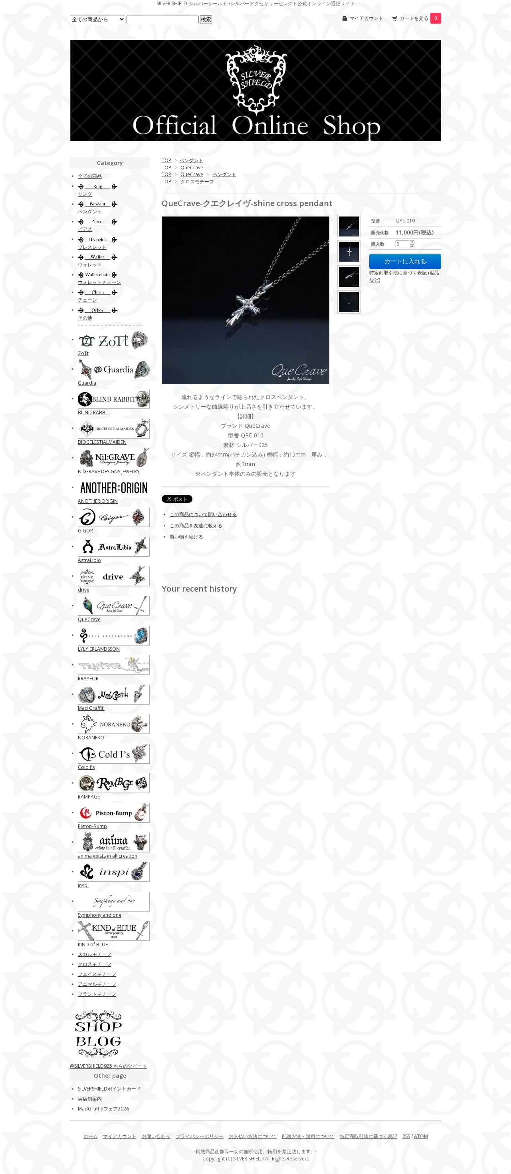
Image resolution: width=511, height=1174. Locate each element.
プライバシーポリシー (200, 1136)
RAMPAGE (89, 796)
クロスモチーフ (197, 181)
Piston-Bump (92, 826)
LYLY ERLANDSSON (99, 649)
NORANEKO (91, 737)
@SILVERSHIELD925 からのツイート (108, 1066)
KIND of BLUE (93, 944)
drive (83, 589)
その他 (85, 317)
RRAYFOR (88, 678)
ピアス (85, 229)
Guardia (87, 382)
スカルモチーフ (94, 954)
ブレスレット (92, 247)
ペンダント (191, 160)
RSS (406, 1136)
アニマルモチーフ (97, 984)
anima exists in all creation (107, 855)
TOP (166, 160)
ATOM (421, 1136)
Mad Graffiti (91, 708)
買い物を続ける (186, 536)
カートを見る (418, 18)
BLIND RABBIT (93, 412)
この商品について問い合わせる (203, 514)
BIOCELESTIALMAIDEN (102, 442)
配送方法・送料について (308, 1136)
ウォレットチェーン (99, 282)
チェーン (87, 299)
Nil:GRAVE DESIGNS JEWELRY (109, 471)
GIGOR (85, 530)
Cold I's (86, 767)
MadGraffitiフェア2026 (103, 1108)
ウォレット (90, 264)
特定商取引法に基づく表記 (368, 1136)
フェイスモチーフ (97, 974)
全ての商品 (90, 176)
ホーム (90, 1136)
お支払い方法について (253, 1136)
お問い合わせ (156, 1136)
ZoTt (83, 353)
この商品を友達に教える (196, 525)
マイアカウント (366, 18)
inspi (83, 885)
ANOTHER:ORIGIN (98, 501)
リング (85, 194)
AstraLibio (89, 560)
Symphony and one (99, 915)
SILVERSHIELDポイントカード (109, 1088)
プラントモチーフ (97, 994)
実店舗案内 (90, 1098)
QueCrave (191, 167)
